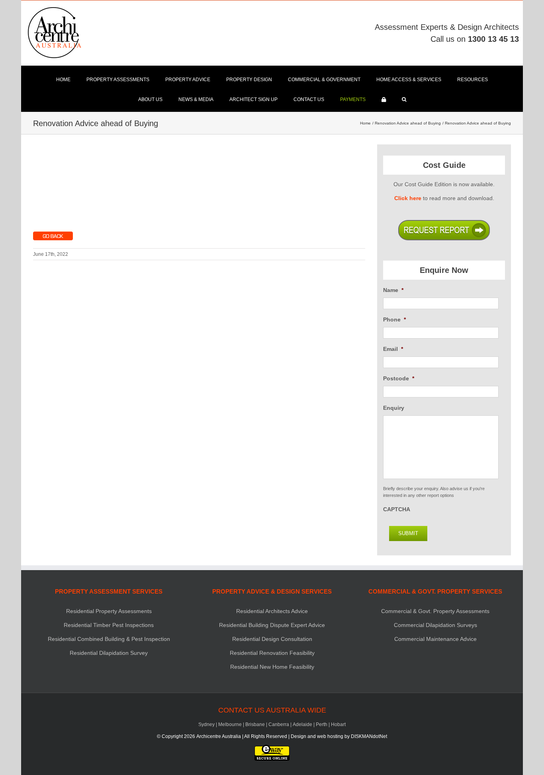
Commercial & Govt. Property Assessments (435, 611)
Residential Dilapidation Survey (109, 653)
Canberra (278, 724)
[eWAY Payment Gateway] (272, 748)
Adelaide (302, 724)
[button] (404, 99)
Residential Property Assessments (109, 611)
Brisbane (255, 724)
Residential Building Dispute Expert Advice (272, 625)
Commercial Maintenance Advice (435, 639)
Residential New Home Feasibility (272, 667)
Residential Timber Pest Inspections (109, 625)
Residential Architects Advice (272, 611)
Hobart (338, 724)
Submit (408, 533)
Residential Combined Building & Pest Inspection (109, 639)
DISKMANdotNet (369, 736)
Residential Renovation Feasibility (272, 653)
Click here (407, 198)
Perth (321, 724)
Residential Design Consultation (272, 639)
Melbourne (230, 724)
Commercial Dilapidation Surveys (435, 625)
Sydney (206, 724)
